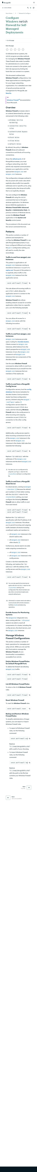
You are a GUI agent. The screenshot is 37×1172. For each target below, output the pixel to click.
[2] (16, 489)
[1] (21, 402)
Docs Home (9, 13)
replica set (9, 270)
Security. (8, 93)
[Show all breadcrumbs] (15, 13)
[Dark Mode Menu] (33, 8)
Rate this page (10, 45)
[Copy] (29, 283)
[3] (19, 542)
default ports (17, 159)
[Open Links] (34, 2)
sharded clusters (23, 342)
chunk (15, 605)
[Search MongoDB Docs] (28, 8)
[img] (7, 49)
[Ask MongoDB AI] (30, 8)
